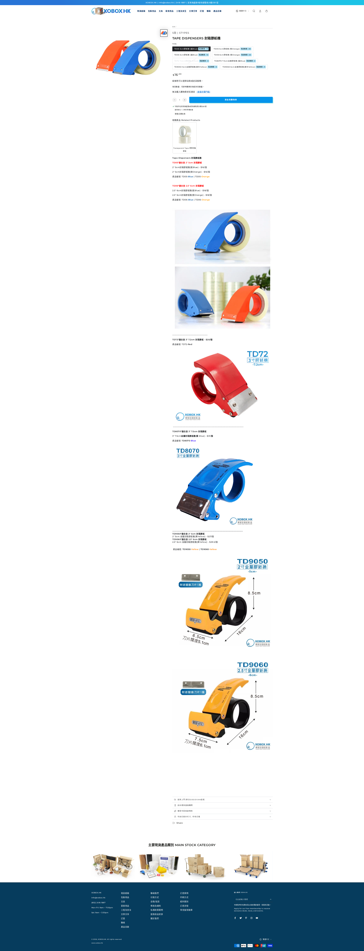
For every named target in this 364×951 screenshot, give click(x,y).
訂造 (123, 918)
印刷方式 (184, 897)
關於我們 (155, 918)
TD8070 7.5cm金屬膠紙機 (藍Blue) (234, 61)
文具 (123, 901)
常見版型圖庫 (186, 910)
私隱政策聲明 (157, 910)
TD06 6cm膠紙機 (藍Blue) (191, 55)
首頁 (173, 26)
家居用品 (125, 906)
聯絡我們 (155, 893)
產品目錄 (125, 927)
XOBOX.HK (102, 939)
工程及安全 (126, 910)
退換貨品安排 (157, 914)
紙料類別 (184, 901)
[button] (254, 11)
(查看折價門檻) (203, 92)
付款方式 (155, 897)
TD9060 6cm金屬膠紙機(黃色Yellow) (244, 67)
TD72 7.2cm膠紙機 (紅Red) (191, 61)
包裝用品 (125, 897)
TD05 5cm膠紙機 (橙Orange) (232, 49)
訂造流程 (184, 906)
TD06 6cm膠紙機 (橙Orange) (232, 55)
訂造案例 (184, 893)
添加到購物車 (231, 100)
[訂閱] (271, 899)
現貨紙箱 (125, 893)
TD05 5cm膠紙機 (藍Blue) (191, 49)
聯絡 (123, 922)
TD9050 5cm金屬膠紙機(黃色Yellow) (195, 67)
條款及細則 (156, 906)
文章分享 (125, 914)
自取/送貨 (155, 901)
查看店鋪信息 (180, 114)
